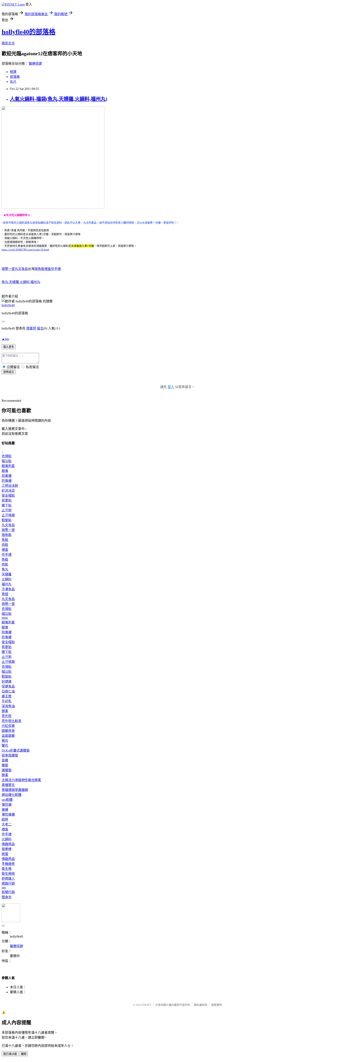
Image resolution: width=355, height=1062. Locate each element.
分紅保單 (8, 726)
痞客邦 (31, 328)
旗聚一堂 (8, 530)
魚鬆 (5, 540)
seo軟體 (7, 799)
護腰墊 (7, 770)
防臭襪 (7, 480)
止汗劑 (7, 510)
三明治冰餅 (10, 485)
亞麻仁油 (8, 691)
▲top (5, 339)
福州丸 (35, 282)
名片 (13, 81)
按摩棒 (7, 849)
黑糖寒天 (8, 785)
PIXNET (146, 1004)
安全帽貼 (8, 495)
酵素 (5, 711)
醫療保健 (35, 63)
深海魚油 (8, 706)
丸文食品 (8, 525)
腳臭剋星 (8, 466)
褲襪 (5, 809)
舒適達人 (8, 878)
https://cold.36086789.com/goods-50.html (25, 249)
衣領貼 (7, 456)
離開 (23, 1053)
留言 (40, 328)
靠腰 (5, 760)
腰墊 (5, 765)
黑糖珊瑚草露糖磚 (15, 790)
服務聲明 (216, 1004)
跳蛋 (5, 854)
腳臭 (5, 471)
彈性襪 (7, 804)
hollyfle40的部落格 (28, 32)
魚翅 (5, 594)
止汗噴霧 (8, 515)
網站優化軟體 (11, 795)
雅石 (5, 740)
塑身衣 (7, 897)
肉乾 (5, 564)
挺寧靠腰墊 (10, 755)
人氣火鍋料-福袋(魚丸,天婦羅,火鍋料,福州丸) (58, 99)
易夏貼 (7, 500)
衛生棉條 (8, 873)
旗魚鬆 (7, 535)
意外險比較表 (11, 721)
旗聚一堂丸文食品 (15, 269)
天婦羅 (14, 282)
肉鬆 (5, 544)
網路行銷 (8, 883)
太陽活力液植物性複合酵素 (21, 780)
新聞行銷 (8, 892)
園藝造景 (8, 730)
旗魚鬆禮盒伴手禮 (48, 269)
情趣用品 (8, 844)
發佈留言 (8, 371)
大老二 (7, 824)
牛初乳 (7, 701)
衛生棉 (7, 868)
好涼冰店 (8, 490)
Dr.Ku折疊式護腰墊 (16, 750)
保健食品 (8, 686)
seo (4, 887)
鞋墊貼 (7, 520)
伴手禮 (7, 554)
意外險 (7, 716)
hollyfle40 (8, 305)
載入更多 (8, 346)
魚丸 (5, 282)
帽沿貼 (7, 461)
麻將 (5, 819)
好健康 (7, 681)
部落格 (15, 76)
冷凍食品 (8, 589)
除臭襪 (7, 476)
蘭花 (5, 745)
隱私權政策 (200, 1004)
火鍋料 (25, 282)
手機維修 (8, 864)
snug (5, 617)
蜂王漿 (7, 696)
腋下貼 (7, 505)
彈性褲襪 (8, 814)
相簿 (13, 71)
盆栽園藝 (8, 735)
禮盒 (5, 549)
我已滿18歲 (10, 1053)
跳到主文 (8, 43)
